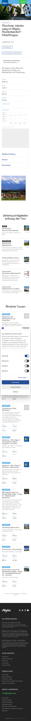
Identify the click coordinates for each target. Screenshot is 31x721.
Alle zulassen (15, 382)
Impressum (4, 710)
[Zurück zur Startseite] (15, 3)
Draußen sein (5, 656)
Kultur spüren (5, 663)
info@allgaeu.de (9, 693)
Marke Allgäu (5, 674)
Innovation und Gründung (8, 683)
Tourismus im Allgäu (7, 679)
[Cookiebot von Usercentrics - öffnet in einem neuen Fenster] (22, 328)
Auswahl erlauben (15, 387)
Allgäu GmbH (5, 698)
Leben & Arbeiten (6, 665)
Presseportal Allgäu (6, 700)
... (11, 22)
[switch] (27, 361)
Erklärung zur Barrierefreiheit (9, 706)
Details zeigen (22, 377)
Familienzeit (5, 661)
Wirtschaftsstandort (7, 677)
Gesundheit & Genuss (7, 658)
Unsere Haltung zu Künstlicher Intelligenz (12, 708)
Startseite (5, 22)
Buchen (23, 1)
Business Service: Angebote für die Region (12, 681)
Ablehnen (15, 391)
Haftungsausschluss (7, 704)
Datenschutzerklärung (7, 702)
